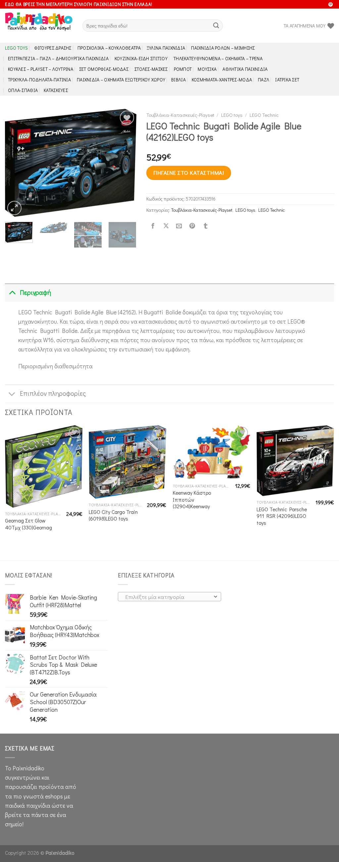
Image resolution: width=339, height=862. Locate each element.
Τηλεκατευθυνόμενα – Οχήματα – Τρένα (218, 58)
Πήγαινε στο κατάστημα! (188, 172)
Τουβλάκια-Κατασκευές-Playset (180, 115)
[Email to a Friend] (179, 226)
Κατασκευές (56, 90)
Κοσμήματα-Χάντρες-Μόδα (222, 79)
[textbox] (167, 597)
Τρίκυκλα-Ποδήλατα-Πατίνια (39, 79)
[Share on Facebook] (153, 226)
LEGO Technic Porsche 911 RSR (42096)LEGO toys (282, 516)
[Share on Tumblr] (205, 226)
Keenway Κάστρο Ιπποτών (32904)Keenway (192, 499)
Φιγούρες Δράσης (53, 48)
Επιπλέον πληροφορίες (53, 393)
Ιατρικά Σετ (287, 79)
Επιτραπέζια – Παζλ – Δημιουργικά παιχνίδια (58, 58)
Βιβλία (178, 79)
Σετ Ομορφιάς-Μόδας (103, 69)
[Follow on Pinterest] (330, 4)
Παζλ (263, 79)
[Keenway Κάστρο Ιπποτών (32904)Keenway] (211, 452)
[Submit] (216, 26)
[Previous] (16, 162)
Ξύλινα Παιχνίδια (166, 48)
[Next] (125, 162)
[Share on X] (166, 226)
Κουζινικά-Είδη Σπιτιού (141, 58)
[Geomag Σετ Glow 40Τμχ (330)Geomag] (43, 466)
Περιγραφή (35, 292)
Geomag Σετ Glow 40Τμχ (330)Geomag (28, 524)
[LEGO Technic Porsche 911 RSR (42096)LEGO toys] (295, 460)
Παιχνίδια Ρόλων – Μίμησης (223, 48)
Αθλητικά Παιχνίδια (244, 69)
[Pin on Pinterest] (192, 226)
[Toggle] (12, 292)
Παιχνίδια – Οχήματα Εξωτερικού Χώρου (121, 79)
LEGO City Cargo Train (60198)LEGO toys (113, 515)
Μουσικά (207, 69)
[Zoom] (14, 208)
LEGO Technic (264, 115)
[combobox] (169, 596)
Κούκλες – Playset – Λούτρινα (40, 69)
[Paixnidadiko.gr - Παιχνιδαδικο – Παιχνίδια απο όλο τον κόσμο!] (39, 26)
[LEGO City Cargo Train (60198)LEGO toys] (127, 462)
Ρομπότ (183, 69)
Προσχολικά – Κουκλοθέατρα (109, 48)
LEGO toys (16, 48)
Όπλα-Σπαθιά (23, 90)
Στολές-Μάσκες (151, 69)
